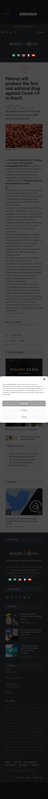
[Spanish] (33, 56)
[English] (23, 56)
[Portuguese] (13, 56)
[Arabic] (18, 56)
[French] (28, 56)
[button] (44, 379)
